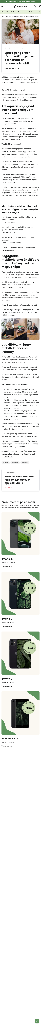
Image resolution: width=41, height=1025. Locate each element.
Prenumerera (22, 12)
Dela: (6, 68)
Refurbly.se (8, 457)
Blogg (8, 16)
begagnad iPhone (21, 149)
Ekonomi (5, 462)
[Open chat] (37, 1021)
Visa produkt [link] (5, 566)
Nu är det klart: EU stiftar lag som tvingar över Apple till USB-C (19, 480)
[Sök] (34, 6)
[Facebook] (10, 68)
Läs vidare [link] (8, 487)
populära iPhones (28, 357)
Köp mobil (4, 12)
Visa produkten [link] (6, 626)
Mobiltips (25, 462)
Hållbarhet (15, 462)
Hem (2, 16)
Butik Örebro (33, 12)
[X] (13, 68)
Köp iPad (13, 12)
